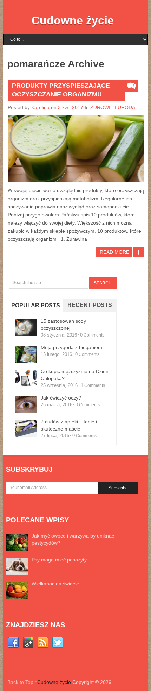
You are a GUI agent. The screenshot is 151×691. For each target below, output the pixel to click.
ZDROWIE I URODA (112, 107)
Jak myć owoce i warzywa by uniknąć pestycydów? (73, 539)
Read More (114, 252)
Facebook (13, 642)
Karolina (40, 107)
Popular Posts (35, 305)
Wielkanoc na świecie (55, 583)
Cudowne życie (73, 20)
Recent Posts (89, 305)
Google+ (28, 642)
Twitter (57, 642)
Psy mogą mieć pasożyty (59, 560)
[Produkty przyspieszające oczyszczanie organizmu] (76, 148)
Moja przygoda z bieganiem (71, 347)
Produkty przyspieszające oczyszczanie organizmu (61, 90)
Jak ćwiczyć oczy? (61, 398)
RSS (42, 642)
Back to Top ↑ (22, 682)
